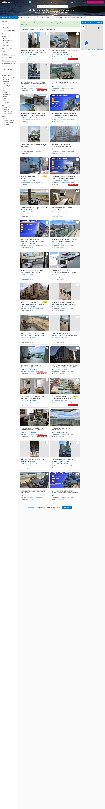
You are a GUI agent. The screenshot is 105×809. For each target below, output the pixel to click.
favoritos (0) (56, 2)
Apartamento (8, 40)
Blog (48, 2)
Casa (5, 38)
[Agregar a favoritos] (47, 33)
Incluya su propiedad (95, 2)
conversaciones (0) (67, 2)
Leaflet (89, 49)
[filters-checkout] (3, 27)
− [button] (83, 29)
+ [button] (83, 26)
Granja (6, 42)
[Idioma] (31, 2)
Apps (42, 2)
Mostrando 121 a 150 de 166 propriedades (48, 507)
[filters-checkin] (3, 24)
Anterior (31, 507)
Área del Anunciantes (80, 2)
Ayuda (36, 2)
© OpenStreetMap (99, 49)
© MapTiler (93, 49)
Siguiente (66, 507)
